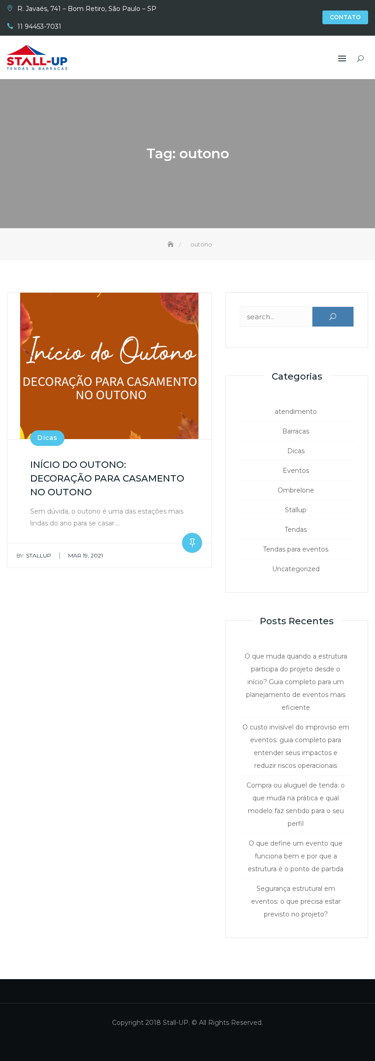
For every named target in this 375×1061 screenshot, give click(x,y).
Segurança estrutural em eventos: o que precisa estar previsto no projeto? (296, 901)
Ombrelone (296, 490)
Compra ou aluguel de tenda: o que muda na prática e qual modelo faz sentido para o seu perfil (295, 804)
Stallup (33, 555)
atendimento (296, 411)
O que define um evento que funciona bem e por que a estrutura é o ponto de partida (295, 856)
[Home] (171, 244)
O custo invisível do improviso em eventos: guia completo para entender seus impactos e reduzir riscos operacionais (295, 746)
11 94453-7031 (39, 26)
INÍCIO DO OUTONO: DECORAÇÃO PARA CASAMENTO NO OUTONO (107, 478)
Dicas (47, 438)
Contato (345, 17)
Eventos (296, 470)
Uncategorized (296, 569)
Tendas (295, 529)
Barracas (295, 431)
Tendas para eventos (295, 549)
